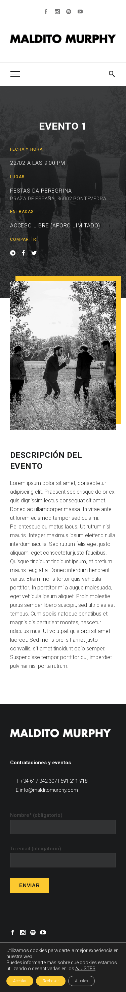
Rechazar (51, 981)
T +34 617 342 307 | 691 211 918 (51, 781)
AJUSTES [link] (85, 968)
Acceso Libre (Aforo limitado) (55, 225)
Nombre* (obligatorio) (36, 815)
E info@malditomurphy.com (47, 790)
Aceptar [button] (20, 981)
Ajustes (81, 981)
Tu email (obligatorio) (35, 849)
